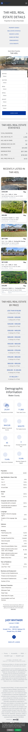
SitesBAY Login (20, 656)
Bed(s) (3, 86)
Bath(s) (4, 92)
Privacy (6, 653)
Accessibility (14, 653)
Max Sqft (4, 105)
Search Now (14, 113)
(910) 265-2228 (14, 627)
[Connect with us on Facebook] (14, 637)
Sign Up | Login (14, 642)
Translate (24, 722)
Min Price (4, 73)
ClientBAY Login (8, 656)
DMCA (22, 653)
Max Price (4, 80)
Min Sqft (4, 99)
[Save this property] (25, 179)
